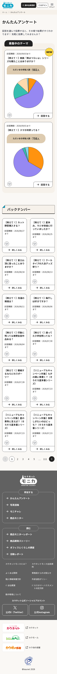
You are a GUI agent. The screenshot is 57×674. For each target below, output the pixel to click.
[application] (28, 93)
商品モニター (16, 518)
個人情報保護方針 (13, 579)
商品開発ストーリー (20, 541)
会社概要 (11, 585)
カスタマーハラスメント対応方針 (43, 587)
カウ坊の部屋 (34, 647)
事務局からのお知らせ (41, 573)
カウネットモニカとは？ (16, 563)
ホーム (4, 12)
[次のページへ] (52, 459)
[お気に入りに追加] (9, 115)
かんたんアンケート (20, 498)
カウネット (33, 627)
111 (45, 459)
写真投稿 (14, 504)
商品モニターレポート (21, 534)
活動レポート (16, 554)
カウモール (33, 637)
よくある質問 (11, 573)
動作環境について (13, 594)
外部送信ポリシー (39, 579)
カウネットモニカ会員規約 (42, 565)
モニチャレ (15, 511)
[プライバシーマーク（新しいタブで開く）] (28, 661)
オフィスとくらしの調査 (22, 547)
